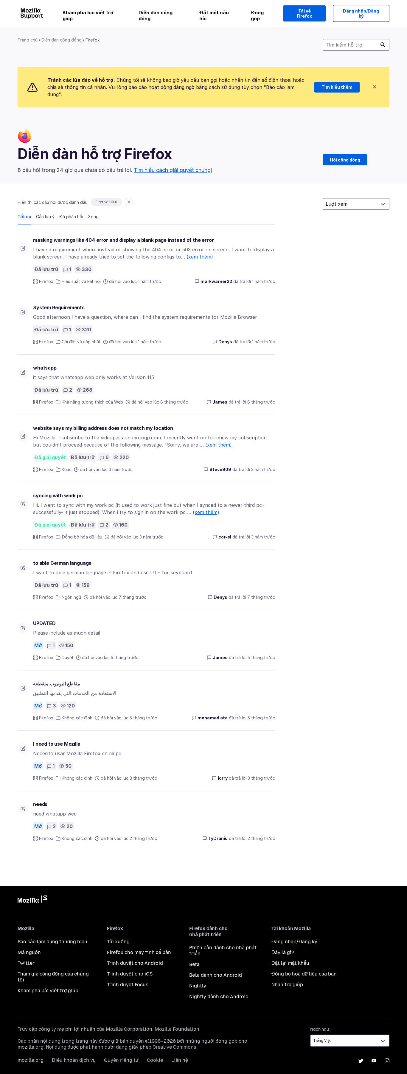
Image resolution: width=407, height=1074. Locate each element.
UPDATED (44, 623)
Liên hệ (179, 1060)
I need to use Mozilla (56, 744)
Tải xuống (118, 941)
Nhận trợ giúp (287, 984)
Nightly (197, 986)
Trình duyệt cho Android (135, 963)
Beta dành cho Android (215, 975)
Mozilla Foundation (177, 1029)
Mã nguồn (29, 952)
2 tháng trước (261, 838)
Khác (67, 469)
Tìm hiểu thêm (336, 87)
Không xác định (77, 717)
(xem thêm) (200, 257)
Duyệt (68, 657)
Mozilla (32, 900)
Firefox (46, 281)
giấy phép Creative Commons (162, 1047)
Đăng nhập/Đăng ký (361, 13)
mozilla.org (31, 1060)
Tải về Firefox (304, 13)
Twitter (26, 963)
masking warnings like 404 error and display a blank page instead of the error (123, 240)
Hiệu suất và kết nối (81, 281)
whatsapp (45, 368)
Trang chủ (28, 39)
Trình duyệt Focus (127, 984)
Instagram (387, 1060)
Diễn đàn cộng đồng (156, 15)
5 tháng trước (261, 657)
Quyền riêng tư (121, 1060)
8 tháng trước (261, 401)
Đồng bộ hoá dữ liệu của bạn (304, 974)
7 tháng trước (261, 597)
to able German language (62, 563)
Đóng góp (257, 15)
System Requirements (59, 307)
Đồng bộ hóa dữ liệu (82, 536)
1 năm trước (263, 281)
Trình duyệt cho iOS (130, 974)
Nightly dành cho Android (218, 996)
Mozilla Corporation (129, 1029)
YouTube (374, 1060)
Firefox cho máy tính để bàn (139, 952)
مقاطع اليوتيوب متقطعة (56, 684)
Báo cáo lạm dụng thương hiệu (52, 941)
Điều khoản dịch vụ (74, 1060)
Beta (194, 964)
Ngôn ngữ (71, 597)
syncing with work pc (58, 495)
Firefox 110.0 (106, 202)
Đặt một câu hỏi (214, 15)
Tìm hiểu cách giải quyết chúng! (173, 170)
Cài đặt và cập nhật (81, 341)
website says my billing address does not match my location (103, 428)
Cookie (155, 1060)
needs (40, 804)
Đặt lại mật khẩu (290, 963)
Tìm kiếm (383, 45)
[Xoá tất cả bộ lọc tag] (129, 202)
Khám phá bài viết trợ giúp (88, 15)
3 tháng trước (261, 778)
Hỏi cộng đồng (345, 159)
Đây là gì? (282, 952)
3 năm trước (263, 469)
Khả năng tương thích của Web (92, 401)
